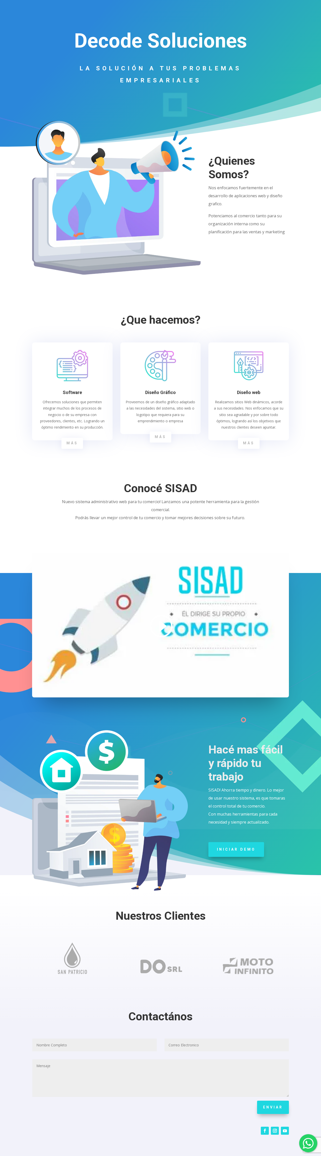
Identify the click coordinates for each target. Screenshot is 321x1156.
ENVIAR (273, 1107)
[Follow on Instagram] (275, 1131)
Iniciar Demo (236, 849)
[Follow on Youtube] (285, 1131)
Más (72, 443)
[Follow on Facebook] (265, 1131)
